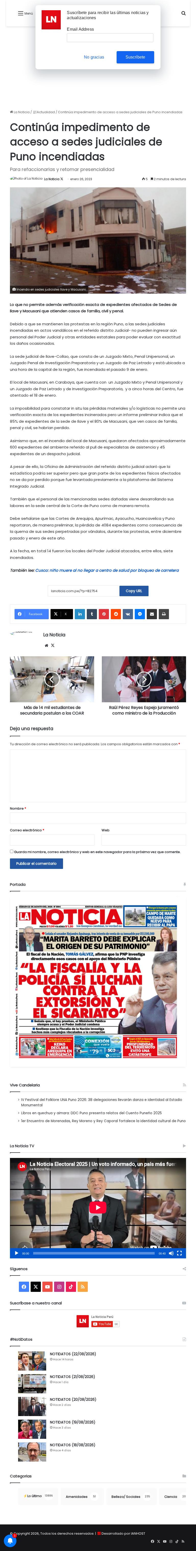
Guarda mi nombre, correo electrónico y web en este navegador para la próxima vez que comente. (97, 851)
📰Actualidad (44, 112)
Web (105, 830)
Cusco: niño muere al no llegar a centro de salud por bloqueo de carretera (107, 570)
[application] (98, 1208)
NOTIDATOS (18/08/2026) (72, 1444)
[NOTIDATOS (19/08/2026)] (32, 1429)
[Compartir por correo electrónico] (152, 614)
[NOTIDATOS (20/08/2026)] (32, 1406)
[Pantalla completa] (179, 1253)
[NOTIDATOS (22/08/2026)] (32, 1361)
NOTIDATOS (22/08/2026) (73, 1354)
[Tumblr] (92, 614)
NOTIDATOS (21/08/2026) (72, 1376)
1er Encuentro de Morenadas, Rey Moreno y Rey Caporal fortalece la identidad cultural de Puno (103, 1121)
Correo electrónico (27, 830)
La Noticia (21, 112)
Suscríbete (135, 57)
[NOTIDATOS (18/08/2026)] (32, 1452)
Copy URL (134, 590)
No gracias (94, 57)
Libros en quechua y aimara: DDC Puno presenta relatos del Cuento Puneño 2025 (91, 1113)
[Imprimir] (164, 614)
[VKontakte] (128, 614)
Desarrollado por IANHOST (123, 1533)
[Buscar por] (183, 15)
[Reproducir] (16, 1253)
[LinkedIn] (80, 614)
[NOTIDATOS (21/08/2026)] (32, 1383)
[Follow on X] (61, 179)
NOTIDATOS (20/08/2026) (73, 1399)
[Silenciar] (171, 1253)
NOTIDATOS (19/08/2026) (72, 1422)
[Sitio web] (46, 645)
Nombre (18, 808)
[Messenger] (140, 614)
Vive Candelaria (25, 1085)
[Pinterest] (104, 614)
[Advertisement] (98, 70)
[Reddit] (116, 614)
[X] (53, 645)
